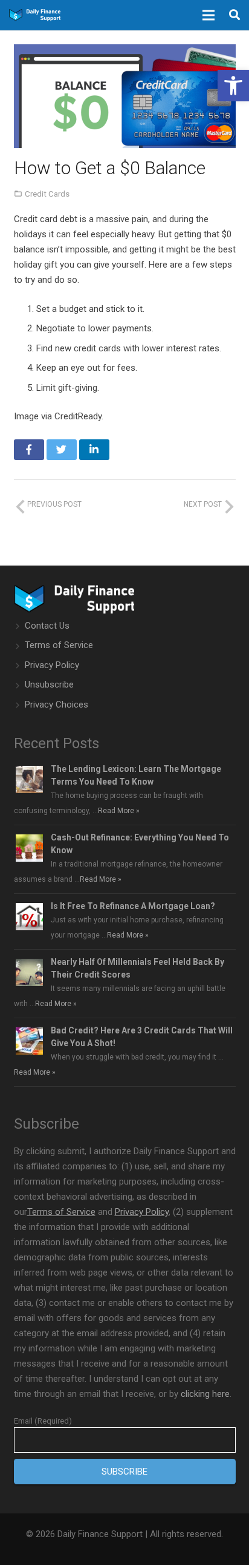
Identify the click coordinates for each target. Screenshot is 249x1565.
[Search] (234, 15)
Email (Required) (43, 1420)
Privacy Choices (56, 704)
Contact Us (47, 625)
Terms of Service (59, 645)
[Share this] (29, 449)
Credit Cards (47, 193)
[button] (233, 85)
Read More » (119, 810)
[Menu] (208, 15)
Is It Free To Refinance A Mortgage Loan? (133, 906)
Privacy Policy (52, 665)
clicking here (205, 1393)
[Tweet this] (62, 449)
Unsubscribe (49, 684)
